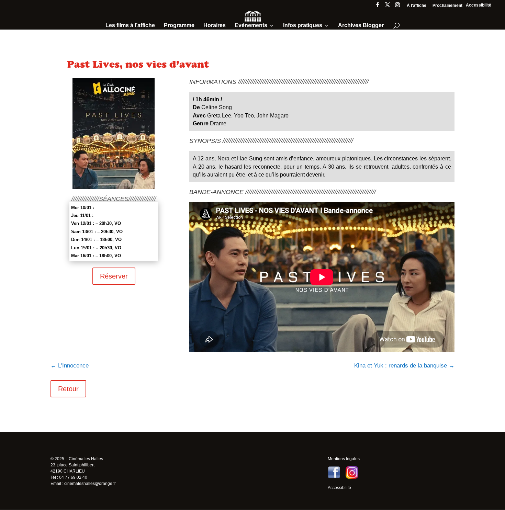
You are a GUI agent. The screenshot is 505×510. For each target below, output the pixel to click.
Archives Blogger (361, 25)
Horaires (214, 25)
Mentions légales (344, 458)
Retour (68, 389)
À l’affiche (416, 5)
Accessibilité (478, 5)
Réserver (114, 276)
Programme (179, 25)
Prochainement (447, 5)
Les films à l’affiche (130, 25)
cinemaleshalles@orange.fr (90, 483)
